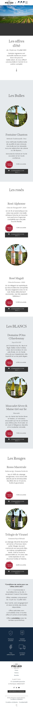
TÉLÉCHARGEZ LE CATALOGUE (16, 691)
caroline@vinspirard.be (18, 681)
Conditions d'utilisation (16, 699)
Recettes (16, 675)
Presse (16, 670)
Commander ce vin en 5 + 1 (17, 171)
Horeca (16, 672)
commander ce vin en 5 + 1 (17, 369)
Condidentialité (23, 702)
